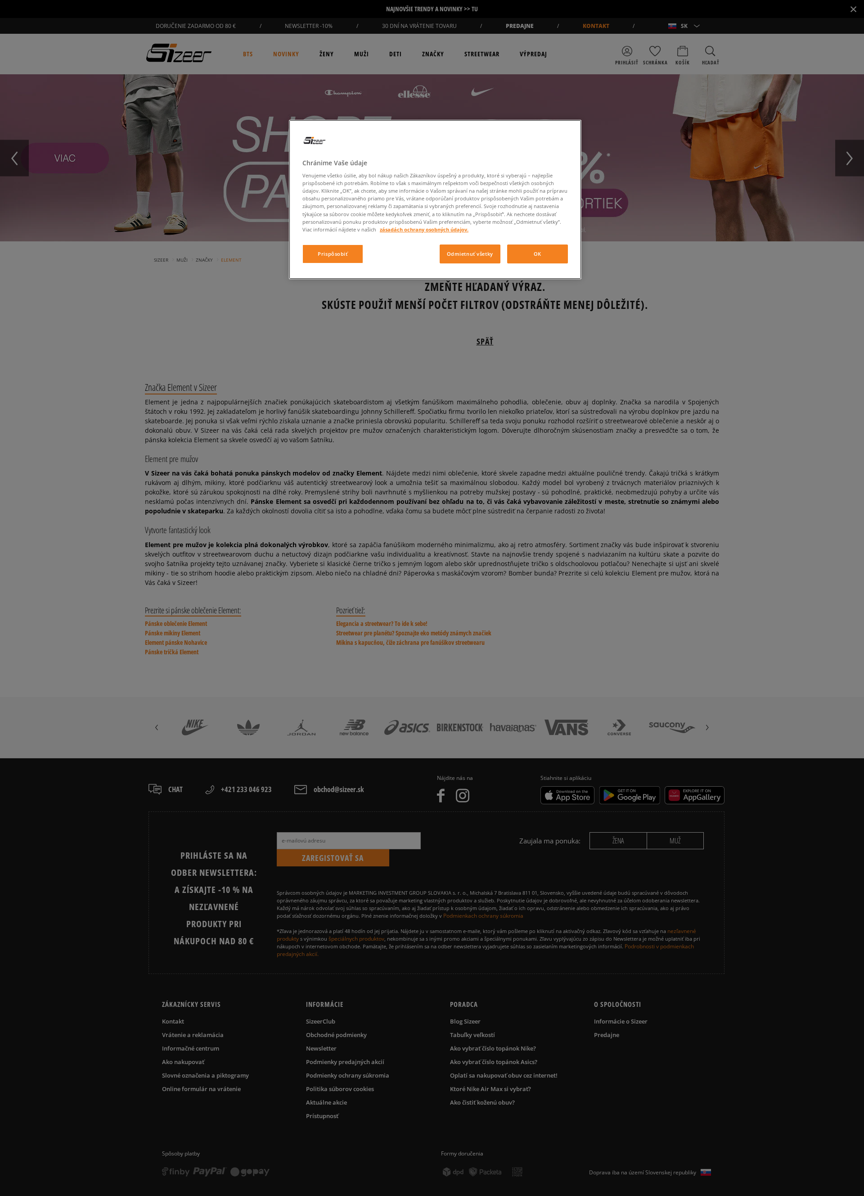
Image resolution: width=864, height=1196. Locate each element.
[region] (435, 199)
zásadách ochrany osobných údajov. (424, 229)
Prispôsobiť (332, 253)
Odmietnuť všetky (470, 253)
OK (537, 253)
